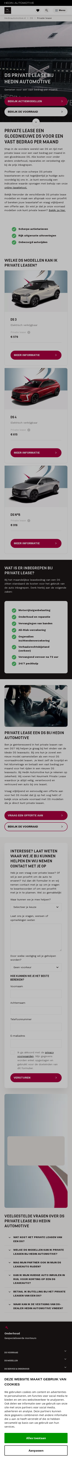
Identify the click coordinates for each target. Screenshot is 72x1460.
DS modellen (11, 1360)
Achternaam (17, 1002)
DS (31, 18)
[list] (36, 1332)
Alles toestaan (36, 1438)
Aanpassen (36, 1450)
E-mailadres (17, 1035)
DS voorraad (11, 1352)
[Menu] (56, 10)
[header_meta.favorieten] (38, 10)
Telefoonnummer (21, 1019)
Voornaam (16, 986)
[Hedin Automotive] (19, 3)
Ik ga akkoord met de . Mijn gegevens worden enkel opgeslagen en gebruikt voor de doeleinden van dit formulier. (37, 1060)
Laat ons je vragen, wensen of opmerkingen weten (29, 917)
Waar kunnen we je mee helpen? (30, 899)
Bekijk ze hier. (57, 210)
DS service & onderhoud (16, 1369)
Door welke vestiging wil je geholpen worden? (33, 957)
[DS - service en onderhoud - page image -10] (36, 706)
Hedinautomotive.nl (15, 18)
